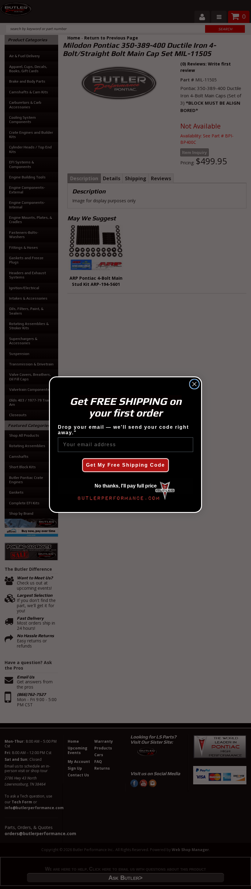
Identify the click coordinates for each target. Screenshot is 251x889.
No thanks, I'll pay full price (126, 485)
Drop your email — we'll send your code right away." (123, 429)
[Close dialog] (194, 384)
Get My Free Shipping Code (125, 465)
